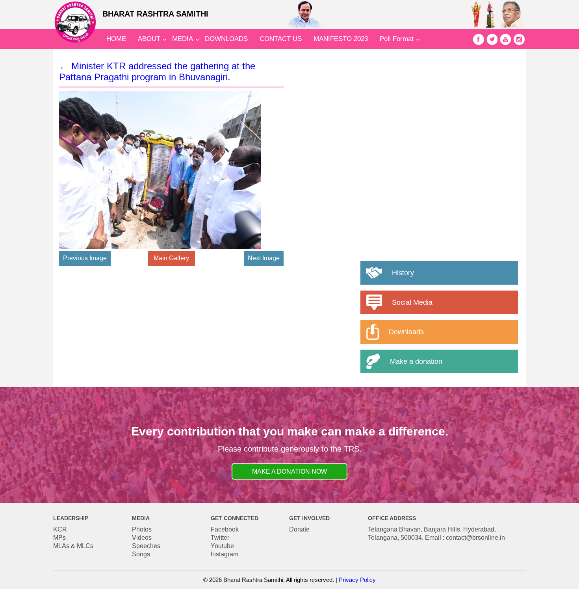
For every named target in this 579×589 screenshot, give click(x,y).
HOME (116, 39)
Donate (299, 529)
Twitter (220, 537)
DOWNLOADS (226, 39)
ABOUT (149, 39)
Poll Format (397, 39)
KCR (60, 529)
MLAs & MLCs (73, 546)
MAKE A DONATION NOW (289, 471)
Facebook (225, 529)
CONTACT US (281, 39)
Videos (142, 537)
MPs (59, 537)
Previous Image (85, 258)
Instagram (224, 554)
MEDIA (182, 39)
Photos (142, 529)
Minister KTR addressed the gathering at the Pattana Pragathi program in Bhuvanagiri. (157, 71)
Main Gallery (171, 258)
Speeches (146, 546)
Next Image (264, 258)
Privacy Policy (357, 579)
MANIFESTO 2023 (341, 39)
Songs (141, 554)
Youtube (222, 546)
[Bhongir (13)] (160, 247)
